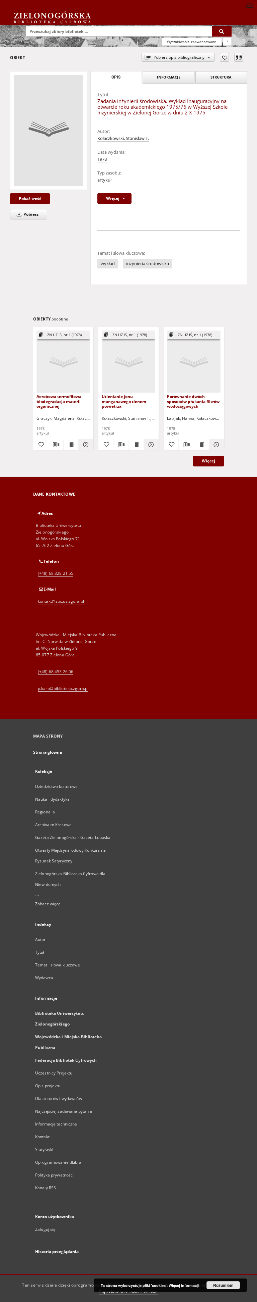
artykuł (104, 180)
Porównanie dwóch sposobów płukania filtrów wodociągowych (193, 401)
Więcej (208, 461)
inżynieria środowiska (147, 263)
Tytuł (40, 952)
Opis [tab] (115, 77)
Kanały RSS (45, 1188)
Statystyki (44, 1149)
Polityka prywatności (54, 1175)
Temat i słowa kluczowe (57, 965)
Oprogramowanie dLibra (58, 1162)
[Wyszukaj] (222, 31)
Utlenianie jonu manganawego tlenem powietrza (124, 401)
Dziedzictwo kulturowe (56, 786)
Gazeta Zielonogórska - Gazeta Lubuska (72, 837)
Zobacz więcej (48, 904)
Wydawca (44, 978)
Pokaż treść (30, 198)
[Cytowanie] (238, 57)
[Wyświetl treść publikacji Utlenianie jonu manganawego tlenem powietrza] (136, 444)
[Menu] (249, 5)
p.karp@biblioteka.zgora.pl (63, 688)
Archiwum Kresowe (53, 825)
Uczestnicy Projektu (53, 1073)
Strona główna (47, 752)
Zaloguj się (45, 1229)
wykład (108, 263)
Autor (40, 939)
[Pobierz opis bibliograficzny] (55, 444)
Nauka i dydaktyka (52, 799)
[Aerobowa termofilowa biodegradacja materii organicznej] (63, 362)
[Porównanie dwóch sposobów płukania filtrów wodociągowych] (193, 362)
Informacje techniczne (56, 1124)
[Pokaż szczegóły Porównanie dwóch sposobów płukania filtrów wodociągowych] (215, 444)
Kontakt (42, 1137)
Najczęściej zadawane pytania (63, 1111)
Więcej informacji (184, 1285)
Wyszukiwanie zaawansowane (192, 41)
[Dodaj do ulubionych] (224, 57)
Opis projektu (48, 1086)
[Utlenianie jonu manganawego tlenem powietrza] (128, 362)
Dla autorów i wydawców (58, 1098)
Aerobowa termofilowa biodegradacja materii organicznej (58, 401)
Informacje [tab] (168, 77)
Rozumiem (223, 1285)
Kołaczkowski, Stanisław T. (123, 138)
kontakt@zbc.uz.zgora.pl (61, 601)
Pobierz (30, 214)
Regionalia (45, 812)
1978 (102, 159)
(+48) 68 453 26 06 (55, 671)
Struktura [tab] (221, 77)
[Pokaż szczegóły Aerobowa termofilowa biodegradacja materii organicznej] (85, 444)
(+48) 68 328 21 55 (55, 573)
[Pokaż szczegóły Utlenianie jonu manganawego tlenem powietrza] (150, 444)
